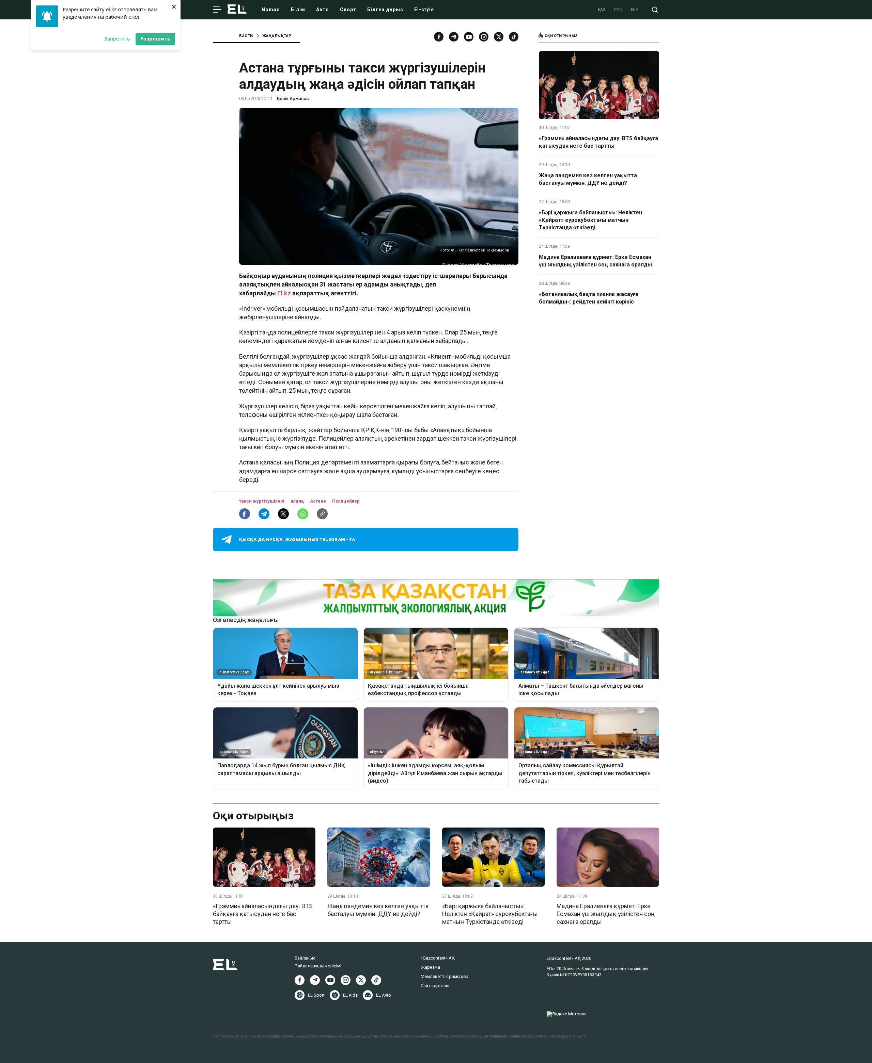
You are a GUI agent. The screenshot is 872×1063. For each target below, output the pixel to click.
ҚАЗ (602, 9)
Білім (298, 9)
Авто (322, 9)
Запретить (117, 38)
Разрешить (155, 38)
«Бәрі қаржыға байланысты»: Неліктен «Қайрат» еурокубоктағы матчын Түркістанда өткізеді (590, 220)
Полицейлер (346, 501)
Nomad (271, 9)
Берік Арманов (293, 98)
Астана (318, 501)
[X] (361, 980)
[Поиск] (655, 9)
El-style (424, 9)
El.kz (284, 293)
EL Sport (316, 995)
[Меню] (217, 9)
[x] (498, 37)
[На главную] (237, 9)
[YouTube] (468, 37)
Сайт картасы (435, 985)
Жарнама (430, 967)
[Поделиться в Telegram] (264, 513)
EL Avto (383, 995)
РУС (618, 9)
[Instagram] (483, 37)
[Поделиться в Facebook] (244, 513)
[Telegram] (453, 37)
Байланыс (305, 958)
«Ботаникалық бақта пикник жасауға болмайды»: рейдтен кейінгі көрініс (588, 298)
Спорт (348, 9)
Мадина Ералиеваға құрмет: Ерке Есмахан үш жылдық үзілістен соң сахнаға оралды (595, 261)
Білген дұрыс (385, 9)
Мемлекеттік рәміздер (444, 976)
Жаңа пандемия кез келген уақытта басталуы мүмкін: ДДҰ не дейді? (588, 179)
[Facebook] (438, 37)
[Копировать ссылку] (322, 513)
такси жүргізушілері (262, 501)
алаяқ (298, 501)
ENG (635, 9)
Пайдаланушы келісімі (318, 965)
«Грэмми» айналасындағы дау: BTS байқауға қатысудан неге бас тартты (598, 142)
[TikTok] (513, 37)
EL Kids (350, 995)
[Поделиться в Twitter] (283, 513)
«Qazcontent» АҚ (438, 958)
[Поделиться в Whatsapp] (302, 513)
